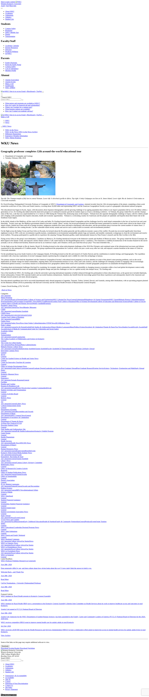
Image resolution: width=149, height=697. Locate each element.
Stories (33, 345)
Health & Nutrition (49, 521)
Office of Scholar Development (86, 301)
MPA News (20, 490)
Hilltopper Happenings (13, 134)
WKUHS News (25, 443)
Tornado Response (17, 380)
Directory (8, 50)
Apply (3, 6)
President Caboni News (9, 305)
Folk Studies (20, 431)
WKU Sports (114, 299)
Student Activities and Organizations (13, 390)
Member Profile (10, 70)
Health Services (6, 441)
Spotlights (19, 349)
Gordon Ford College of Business (63, 301)
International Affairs (31, 490)
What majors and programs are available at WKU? (22, 103)
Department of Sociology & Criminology (15, 417)
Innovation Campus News (10, 351)
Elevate (48, 388)
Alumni (18, 474)
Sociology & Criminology (94, 327)
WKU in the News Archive (28, 132)
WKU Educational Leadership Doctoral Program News (20, 527)
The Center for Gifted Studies (11, 343)
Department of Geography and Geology (70, 204)
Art (2, 402)
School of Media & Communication (18, 329)
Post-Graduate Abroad (69, 368)
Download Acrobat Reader (10, 648)
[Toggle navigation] (2, 126)
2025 (26, 315)
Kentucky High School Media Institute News (16, 453)
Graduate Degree (39, 368)
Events (13, 368)
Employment (20, 451)
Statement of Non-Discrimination (16, 683)
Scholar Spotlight (29, 349)
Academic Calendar (12, 46)
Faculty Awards (138, 327)
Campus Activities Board (9, 394)
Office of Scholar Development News (14, 366)
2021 (12, 315)
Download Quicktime (27, 648)
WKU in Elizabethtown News (11, 547)
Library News (5, 461)
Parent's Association (8, 480)
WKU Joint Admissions (9, 531)
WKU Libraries (58, 299)
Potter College (6, 325)
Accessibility (9, 678)
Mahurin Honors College (127, 299)
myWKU (8, 53)
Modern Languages (63, 327)
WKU (7, 120)
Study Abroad (89, 349)
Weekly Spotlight (38, 303)
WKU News (7, 126)
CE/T (61, 349)
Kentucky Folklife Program (44, 431)
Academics (9, 13)
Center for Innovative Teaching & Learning (16, 362)
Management (19, 521)
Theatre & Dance (109, 327)
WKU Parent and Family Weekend (13, 535)
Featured (14, 486)
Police (3, 370)
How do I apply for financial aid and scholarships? (22, 105)
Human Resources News (9, 449)
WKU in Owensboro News (10, 551)
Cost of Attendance (11, 69)
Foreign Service (98, 368)
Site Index (8, 687)
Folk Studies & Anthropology (41, 327)
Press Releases (16, 345)
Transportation (10, 36)
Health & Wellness (11, 51)
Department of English (8, 409)
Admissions (9, 15)
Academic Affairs (7, 331)
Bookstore (8, 30)
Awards (19, 455)
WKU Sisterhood (7, 496)
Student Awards (127, 327)
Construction (20, 337)
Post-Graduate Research (85, 368)
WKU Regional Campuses (10, 539)
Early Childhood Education (33, 521)
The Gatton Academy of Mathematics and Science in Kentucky (22, 339)
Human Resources (11, 48)
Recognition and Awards (24, 411)
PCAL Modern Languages (10, 484)
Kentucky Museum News (10, 374)
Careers (7, 681)
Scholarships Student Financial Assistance (15, 504)
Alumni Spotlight (41, 349)
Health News (15, 443)
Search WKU (6, 97)
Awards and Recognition (30, 486)
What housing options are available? (17, 109)
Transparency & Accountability (16, 676)
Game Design (5, 433)
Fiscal (13, 521)
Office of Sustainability (9, 476)
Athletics (8, 17)
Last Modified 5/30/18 (9, 695)
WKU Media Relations (13, 138)
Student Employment (8, 508)
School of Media (6, 492)
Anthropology (30, 431)
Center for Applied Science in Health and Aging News (19, 358)
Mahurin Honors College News (12, 347)
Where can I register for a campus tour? (18, 107)
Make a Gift (9, 84)
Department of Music (8, 413)
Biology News (65, 323)
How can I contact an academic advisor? (19, 111)
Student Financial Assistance (11, 500)
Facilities (4, 382)
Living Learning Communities (36, 388)
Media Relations (6, 298)
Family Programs (11, 63)
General (73, 299)
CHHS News (5, 313)
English (28, 327)
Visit (7, 6)
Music (72, 327)
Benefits (28, 451)
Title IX (8, 680)
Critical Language (21, 368)
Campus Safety (10, 28)
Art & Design (21, 327)
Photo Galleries (26, 345)
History (53, 327)
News (7, 122)
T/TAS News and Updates (10, 520)
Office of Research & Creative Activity (14, 468)
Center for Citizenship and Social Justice (45, 329)
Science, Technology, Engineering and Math (119, 368)
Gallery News (21, 404)
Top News (67, 299)
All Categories (6, 296)
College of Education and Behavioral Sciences (113, 301)
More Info (12, 6)
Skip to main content (8, 2)
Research (49, 301)
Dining (7, 34)
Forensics (47, 303)
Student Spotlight (22, 311)
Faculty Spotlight (53, 349)
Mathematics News (7, 465)
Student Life (9, 19)
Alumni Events (10, 82)
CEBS (3, 309)
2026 (30, 315)
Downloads (5, 646)
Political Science (79, 327)
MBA (18, 319)
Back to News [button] (6, 290)
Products (88, 521)
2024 (23, 315)
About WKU (9, 11)
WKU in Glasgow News (9, 543)
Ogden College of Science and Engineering (38, 299)
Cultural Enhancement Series (11, 406)
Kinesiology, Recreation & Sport (12, 457)
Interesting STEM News (47, 323)
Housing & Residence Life (10, 386)
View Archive (5, 635)
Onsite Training (101, 521)
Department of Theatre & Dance (12, 421)
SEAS (57, 323)
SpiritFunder (9, 86)
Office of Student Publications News (13, 472)
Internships (66, 349)
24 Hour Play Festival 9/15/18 (11, 423)
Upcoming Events (22, 301)
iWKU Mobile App (12, 32)
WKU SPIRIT (10, 88)
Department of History (8, 445)
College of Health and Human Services (19, 303)
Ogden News (5, 321)
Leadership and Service (53, 368)
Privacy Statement (11, 689)
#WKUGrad (41, 301)
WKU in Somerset (7, 555)
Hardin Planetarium (7, 437)
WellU (3, 523)
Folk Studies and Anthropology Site (13, 429)
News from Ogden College (29, 323)
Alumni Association (12, 80)
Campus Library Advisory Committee (29, 463)
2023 (19, 315)
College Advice (16, 541)
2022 (16, 315)
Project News (21, 388)
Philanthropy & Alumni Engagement (97, 299)
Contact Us (9, 685)
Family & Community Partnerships (68, 521)
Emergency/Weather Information (16, 136)
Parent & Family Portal (13, 65)
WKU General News (18, 415)
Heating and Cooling (8, 384)
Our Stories (25, 541)
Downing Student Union (9, 425)
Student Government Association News (14, 512)
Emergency (5, 378)
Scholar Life (80, 349)
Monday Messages (29, 307)
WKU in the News (11, 130)
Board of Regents (17, 299)
